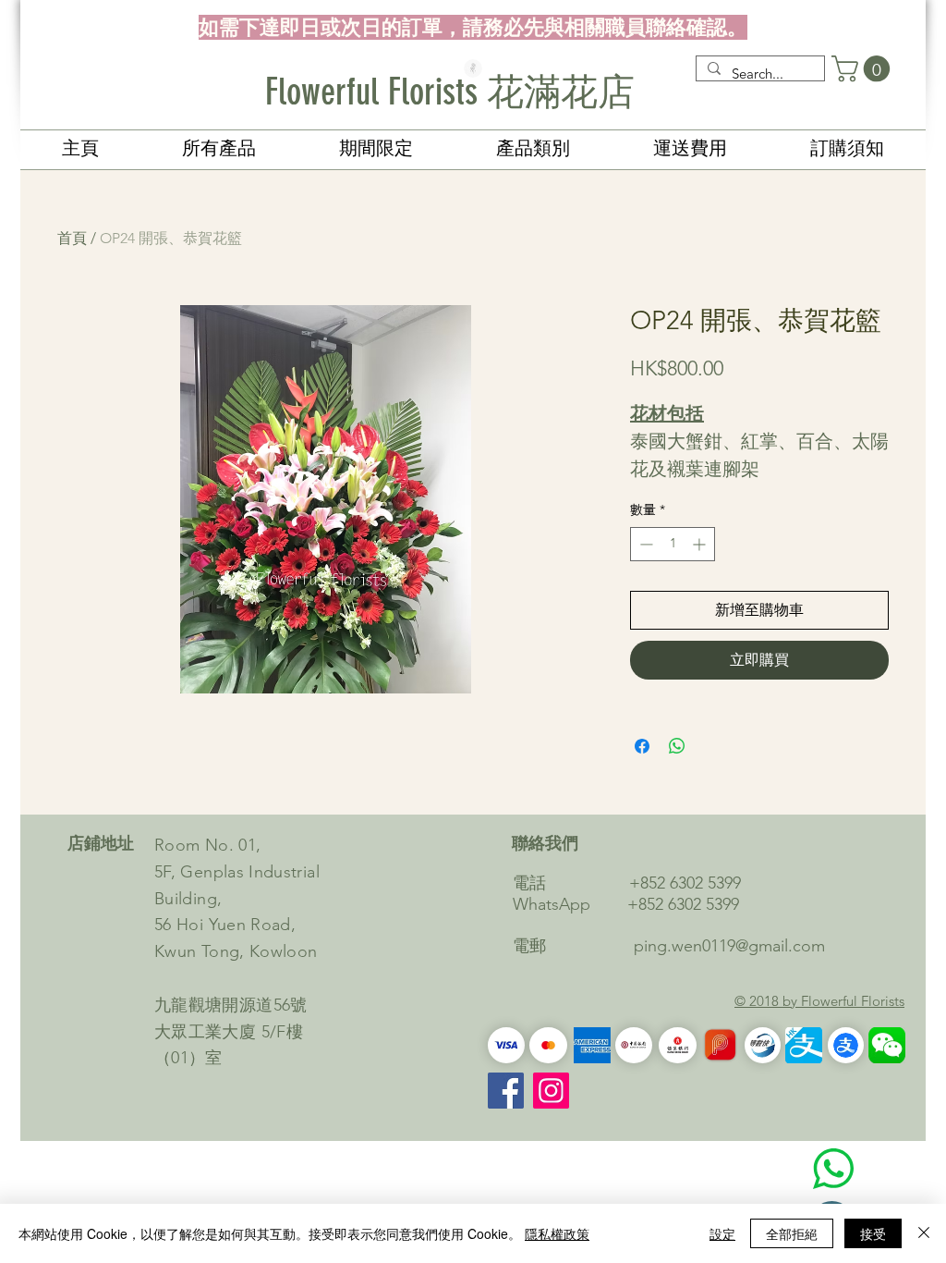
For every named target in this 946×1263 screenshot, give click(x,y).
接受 (873, 1233)
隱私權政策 (557, 1233)
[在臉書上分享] (642, 746)
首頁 (72, 238)
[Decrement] (644, 544)
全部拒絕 (792, 1233)
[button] (863, 68)
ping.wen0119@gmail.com (729, 946)
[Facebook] (506, 1091)
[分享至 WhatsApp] (677, 746)
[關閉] (924, 1233)
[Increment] (700, 544)
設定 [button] (722, 1233)
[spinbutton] (672, 544)
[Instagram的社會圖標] (551, 1091)
